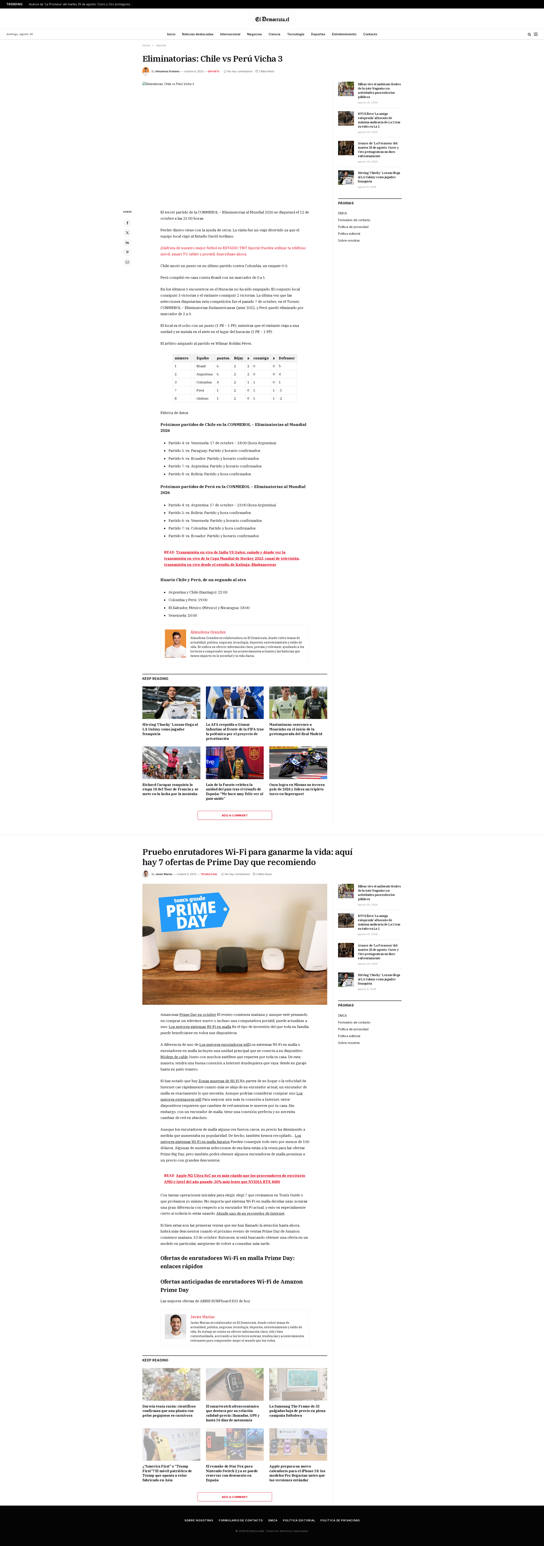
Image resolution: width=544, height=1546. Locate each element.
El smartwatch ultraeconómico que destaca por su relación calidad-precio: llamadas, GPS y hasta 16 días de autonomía (233, 1413)
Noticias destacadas (197, 34)
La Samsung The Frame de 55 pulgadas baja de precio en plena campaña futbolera (297, 1411)
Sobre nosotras (349, 240)
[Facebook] (127, 223)
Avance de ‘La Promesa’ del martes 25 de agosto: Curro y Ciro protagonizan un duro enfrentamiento (82, 4)
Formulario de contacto (354, 220)
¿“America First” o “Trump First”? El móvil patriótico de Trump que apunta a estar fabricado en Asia (167, 1473)
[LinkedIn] (127, 242)
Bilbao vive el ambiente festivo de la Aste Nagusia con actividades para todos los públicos (379, 90)
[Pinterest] (127, 252)
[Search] (529, 34)
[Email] (127, 262)
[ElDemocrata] (272, 19)
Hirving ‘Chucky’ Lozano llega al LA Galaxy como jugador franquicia (170, 729)
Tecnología (295, 34)
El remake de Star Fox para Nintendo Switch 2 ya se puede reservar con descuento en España (232, 1473)
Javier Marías (163, 874)
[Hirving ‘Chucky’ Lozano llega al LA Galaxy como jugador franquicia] (171, 702)
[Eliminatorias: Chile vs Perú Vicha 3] (234, 142)
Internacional (230, 34)
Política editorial (349, 233)
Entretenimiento (344, 34)
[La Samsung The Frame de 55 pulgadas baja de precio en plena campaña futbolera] (298, 1384)
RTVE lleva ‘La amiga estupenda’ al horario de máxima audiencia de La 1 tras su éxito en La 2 (379, 120)
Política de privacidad (353, 227)
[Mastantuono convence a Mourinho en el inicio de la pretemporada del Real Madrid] (298, 702)
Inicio (171, 34)
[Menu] (536, 34)
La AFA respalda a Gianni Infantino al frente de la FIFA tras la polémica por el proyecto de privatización (235, 731)
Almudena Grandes (167, 71)
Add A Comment (235, 815)
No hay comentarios (240, 71)
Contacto (370, 34)
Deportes (318, 34)
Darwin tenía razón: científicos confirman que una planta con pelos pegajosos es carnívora (169, 1411)
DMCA (342, 213)
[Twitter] (127, 233)
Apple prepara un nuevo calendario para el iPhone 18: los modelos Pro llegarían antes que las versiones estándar (297, 1473)
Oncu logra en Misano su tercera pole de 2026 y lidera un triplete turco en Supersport (297, 789)
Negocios (254, 34)
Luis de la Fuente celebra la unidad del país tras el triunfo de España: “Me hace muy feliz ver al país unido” (234, 792)
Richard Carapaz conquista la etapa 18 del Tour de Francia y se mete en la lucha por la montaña (170, 789)
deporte (214, 71)
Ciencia (274, 34)
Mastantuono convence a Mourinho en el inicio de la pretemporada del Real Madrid (295, 729)
